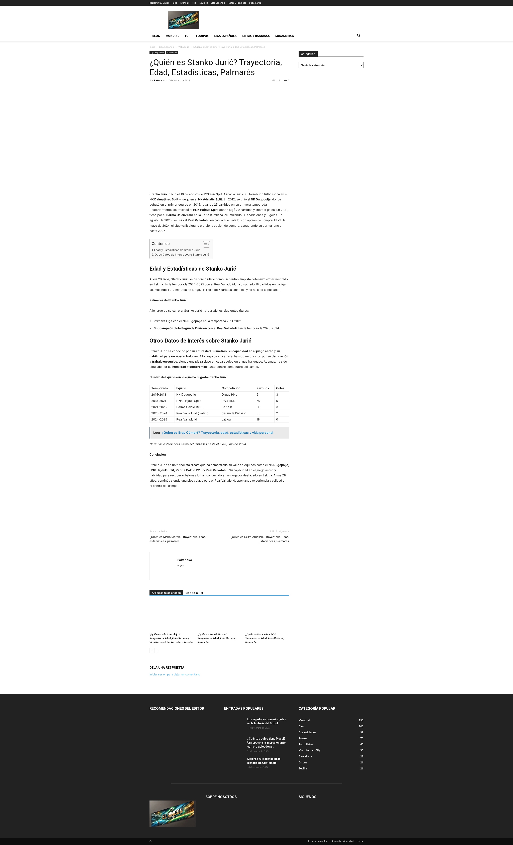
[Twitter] (163, 89)
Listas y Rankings (237, 2)
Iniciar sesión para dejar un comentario (174, 674)
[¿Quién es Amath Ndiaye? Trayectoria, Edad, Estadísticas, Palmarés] (219, 616)
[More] (218, 89)
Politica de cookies (318, 841)
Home (360, 841)
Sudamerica (255, 2)
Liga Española (218, 2)
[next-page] (158, 650)
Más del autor (194, 592)
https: (180, 565)
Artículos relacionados (166, 592)
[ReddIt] (181, 89)
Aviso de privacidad (342, 841)
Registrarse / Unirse (159, 2)
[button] (359, 36)
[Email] (190, 89)
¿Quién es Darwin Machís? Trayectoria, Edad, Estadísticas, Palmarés (264, 638)
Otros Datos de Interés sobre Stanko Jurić (182, 254)
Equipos (203, 2)
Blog (175, 2)
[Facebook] (153, 89)
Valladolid (183, 47)
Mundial (184, 2)
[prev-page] (152, 650)
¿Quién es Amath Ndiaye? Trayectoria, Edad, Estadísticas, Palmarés (216, 638)
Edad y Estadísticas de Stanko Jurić (177, 250)
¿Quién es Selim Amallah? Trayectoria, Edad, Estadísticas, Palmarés (259, 539)
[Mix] (200, 89)
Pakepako (159, 80)
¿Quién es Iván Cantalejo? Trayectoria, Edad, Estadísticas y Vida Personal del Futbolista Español (171, 638)
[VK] (209, 89)
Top (194, 2)
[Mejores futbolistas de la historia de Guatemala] (234, 764)
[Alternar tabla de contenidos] (204, 244)
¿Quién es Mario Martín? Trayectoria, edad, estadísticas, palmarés (177, 539)
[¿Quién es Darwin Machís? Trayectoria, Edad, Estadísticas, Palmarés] (267, 616)
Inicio (152, 47)
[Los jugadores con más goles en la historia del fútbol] (234, 724)
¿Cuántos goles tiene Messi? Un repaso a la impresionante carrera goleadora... (266, 742)
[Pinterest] (172, 89)
